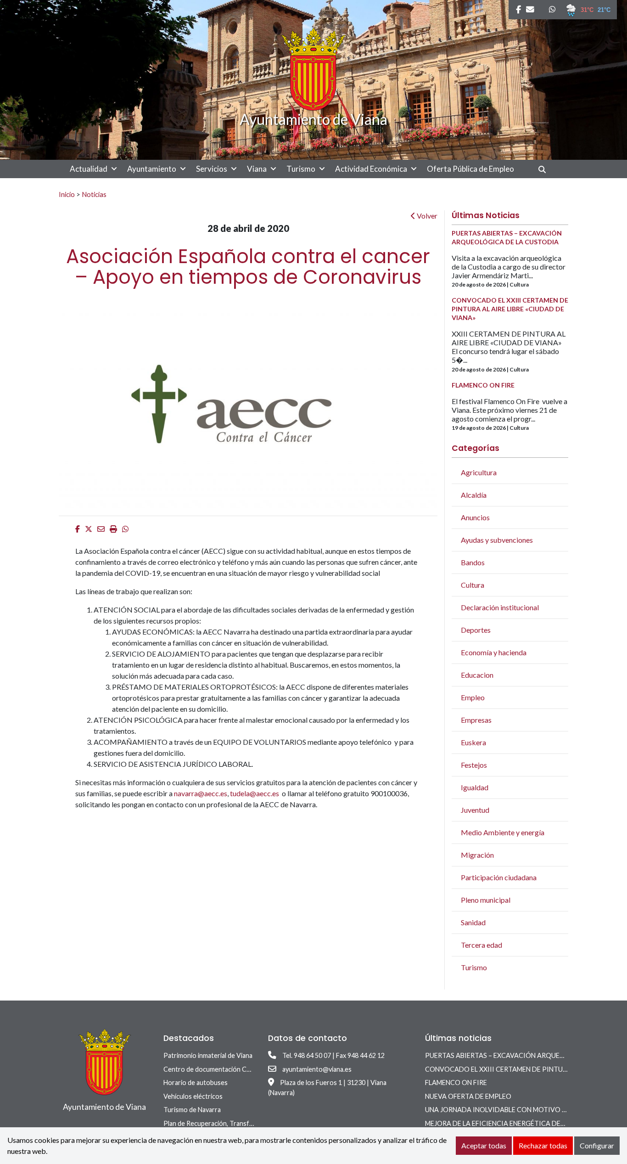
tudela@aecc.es (254, 793)
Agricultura (479, 472)
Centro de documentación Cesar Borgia (221, 1069)
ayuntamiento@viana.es (317, 1069)
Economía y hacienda (493, 652)
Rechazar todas (543, 1145)
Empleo (473, 697)
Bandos (473, 562)
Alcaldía (474, 494)
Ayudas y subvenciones (497, 539)
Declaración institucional (500, 607)
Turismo (300, 169)
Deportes (476, 629)
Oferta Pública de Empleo (470, 169)
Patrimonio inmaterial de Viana (207, 1055)
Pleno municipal (485, 899)
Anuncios (475, 517)
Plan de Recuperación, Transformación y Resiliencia (238, 1123)
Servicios (211, 169)
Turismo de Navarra (192, 1109)
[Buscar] (545, 169)
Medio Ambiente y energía (502, 832)
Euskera (473, 742)
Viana (257, 169)
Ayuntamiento (151, 169)
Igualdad (474, 787)
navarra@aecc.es (200, 793)
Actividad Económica (371, 169)
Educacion (477, 674)
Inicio (67, 194)
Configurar (597, 1145)
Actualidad (88, 169)
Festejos (474, 764)
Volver (426, 215)
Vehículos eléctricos (193, 1096)
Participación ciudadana (499, 877)
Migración (477, 854)
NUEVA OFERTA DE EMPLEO (468, 1096)
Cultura (472, 584)
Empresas (476, 719)
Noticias (94, 194)
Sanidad (473, 922)
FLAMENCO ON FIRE (456, 1082)
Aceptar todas (483, 1145)
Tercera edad (481, 944)
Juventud (475, 809)
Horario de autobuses (195, 1082)
